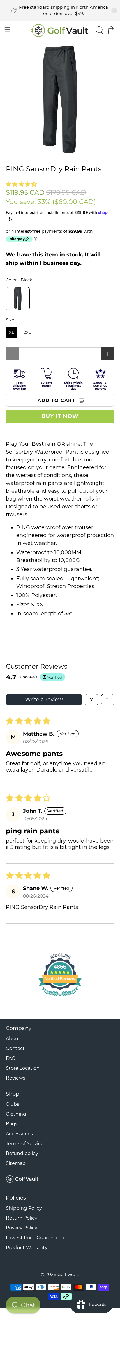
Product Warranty (26, 1247)
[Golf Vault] (60, 30)
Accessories (19, 1133)
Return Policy (21, 1218)
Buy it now (60, 416)
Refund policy (22, 1153)
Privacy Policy (21, 1228)
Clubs (12, 1104)
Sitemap (16, 1163)
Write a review (44, 699)
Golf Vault (67, 1274)
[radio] (18, 298)
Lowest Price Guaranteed (35, 1237)
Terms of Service (25, 1143)
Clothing (16, 1114)
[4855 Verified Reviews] (60, 997)
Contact (15, 1048)
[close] (114, 10)
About (13, 1038)
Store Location (23, 1068)
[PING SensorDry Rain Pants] (60, 99)
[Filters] (91, 699)
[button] (21, 184)
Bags (11, 1124)
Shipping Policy (24, 1208)
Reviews (15, 1078)
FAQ (10, 1058)
